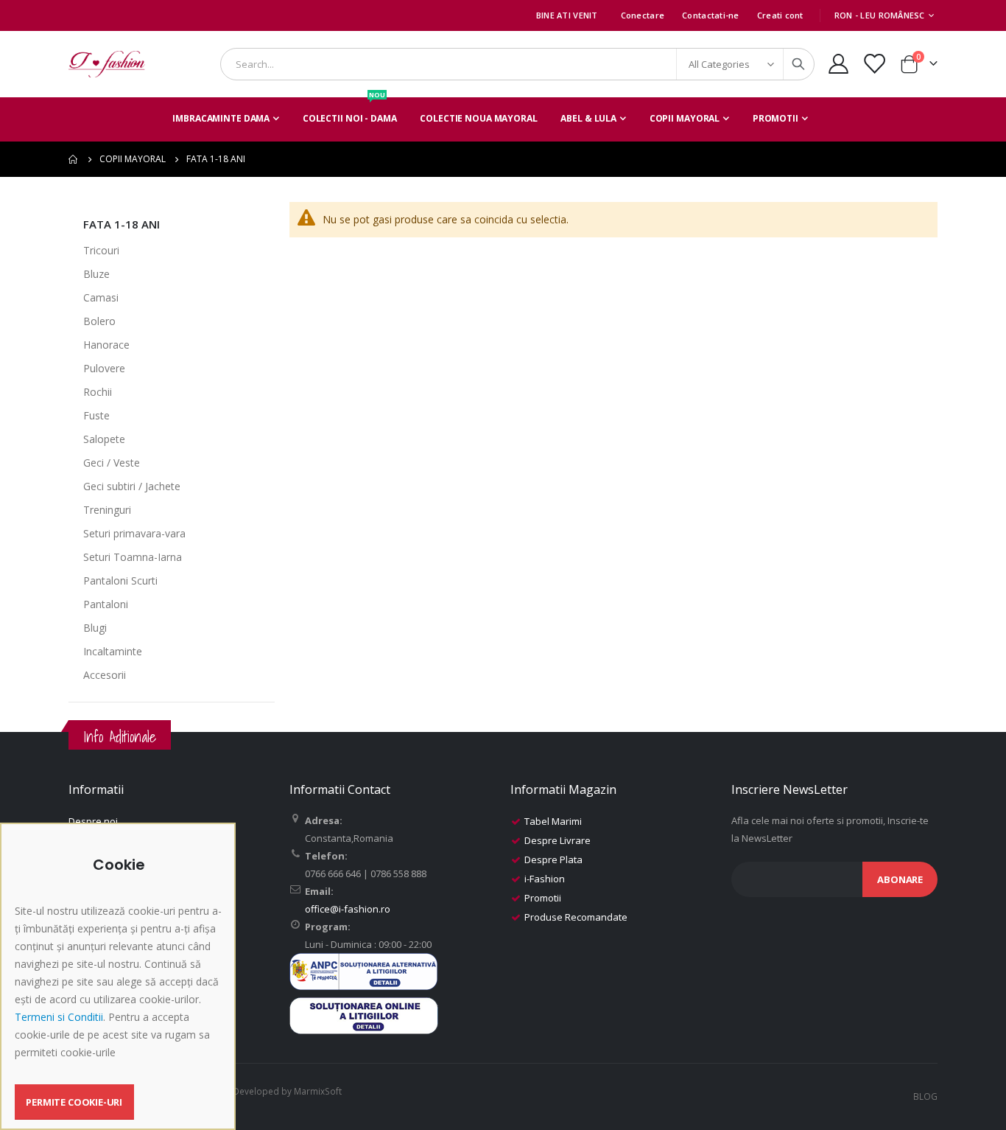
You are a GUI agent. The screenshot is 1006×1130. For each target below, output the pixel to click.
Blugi (95, 628)
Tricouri (101, 250)
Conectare (642, 15)
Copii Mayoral (132, 159)
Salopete (104, 439)
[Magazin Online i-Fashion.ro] (106, 64)
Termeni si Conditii (59, 1017)
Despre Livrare (557, 840)
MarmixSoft (318, 1091)
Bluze (96, 274)
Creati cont (780, 15)
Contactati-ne (710, 15)
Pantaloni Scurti (120, 580)
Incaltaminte (112, 651)
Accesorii (104, 675)
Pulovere (104, 368)
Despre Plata (553, 859)
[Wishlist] (874, 64)
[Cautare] (798, 64)
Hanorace (106, 345)
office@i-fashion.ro (347, 908)
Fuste (96, 415)
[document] (120, 988)
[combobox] (517, 64)
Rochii (97, 392)
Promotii (542, 897)
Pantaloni (105, 604)
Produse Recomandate (575, 917)
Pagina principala (73, 159)
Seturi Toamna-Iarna (132, 557)
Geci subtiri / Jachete (131, 486)
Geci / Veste (111, 463)
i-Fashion (544, 878)
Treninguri (107, 510)
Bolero (99, 321)
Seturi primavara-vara (134, 533)
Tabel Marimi (553, 821)
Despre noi (93, 821)
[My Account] (838, 64)
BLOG (925, 1096)
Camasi (101, 297)
